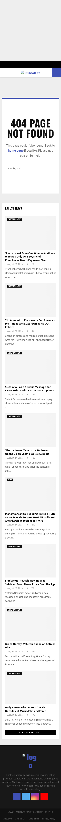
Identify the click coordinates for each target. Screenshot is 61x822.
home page (16, 150)
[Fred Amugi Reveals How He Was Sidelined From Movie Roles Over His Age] (30, 560)
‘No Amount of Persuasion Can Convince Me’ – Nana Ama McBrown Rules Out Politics (30, 324)
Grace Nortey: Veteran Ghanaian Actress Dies (30, 646)
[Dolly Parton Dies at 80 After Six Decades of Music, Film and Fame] (30, 687)
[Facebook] (17, 796)
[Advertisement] (30, 30)
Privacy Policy (48, 819)
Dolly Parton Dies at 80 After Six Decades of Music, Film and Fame (25, 709)
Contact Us (20, 819)
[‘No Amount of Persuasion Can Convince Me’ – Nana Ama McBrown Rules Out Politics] (30, 300)
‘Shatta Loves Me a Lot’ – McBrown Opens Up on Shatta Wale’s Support (27, 452)
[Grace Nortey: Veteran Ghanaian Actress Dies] (30, 624)
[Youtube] (44, 796)
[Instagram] (35, 796)
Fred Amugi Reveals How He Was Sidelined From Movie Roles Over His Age (30, 583)
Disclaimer (34, 819)
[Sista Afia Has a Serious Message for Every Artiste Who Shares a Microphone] (30, 367)
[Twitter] (26, 796)
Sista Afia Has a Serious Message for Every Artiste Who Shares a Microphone (29, 389)
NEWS (10, 480)
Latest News (13, 208)
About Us (7, 819)
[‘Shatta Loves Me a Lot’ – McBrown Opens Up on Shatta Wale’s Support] (30, 430)
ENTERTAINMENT (14, 219)
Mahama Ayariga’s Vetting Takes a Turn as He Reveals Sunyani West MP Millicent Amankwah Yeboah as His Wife (30, 517)
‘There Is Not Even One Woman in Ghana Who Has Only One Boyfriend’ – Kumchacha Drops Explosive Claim (30, 257)
